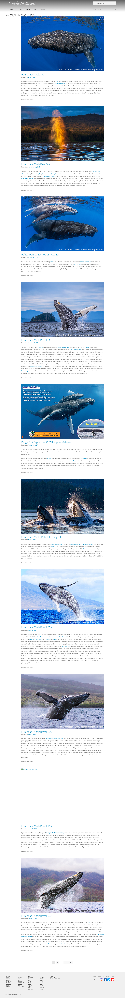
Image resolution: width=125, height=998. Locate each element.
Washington (21, 986)
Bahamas (8, 980)
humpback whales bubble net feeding (82, 544)
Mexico (19, 980)
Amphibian (30, 977)
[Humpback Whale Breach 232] (62, 885)
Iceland (8, 986)
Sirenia (41, 985)
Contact (42, 9)
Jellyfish (30, 989)
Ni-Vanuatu (52, 977)
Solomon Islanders (55, 979)
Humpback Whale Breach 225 (36, 826)
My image (84, 458)
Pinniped (42, 977)
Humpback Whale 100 (32, 74)
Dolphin (30, 985)
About (28, 9)
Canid (29, 981)
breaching (24, 371)
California (39, 639)
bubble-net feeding (27, 178)
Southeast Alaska (49, 176)
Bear (29, 979)
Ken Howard (77, 264)
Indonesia (20, 977)
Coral (29, 984)
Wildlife (30, 976)
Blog (35, 9)
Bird (29, 980)
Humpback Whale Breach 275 (36, 627)
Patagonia (20, 981)
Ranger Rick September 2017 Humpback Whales (46, 442)
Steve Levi (45, 174)
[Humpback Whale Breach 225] (62, 795)
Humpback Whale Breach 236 (36, 731)
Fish (29, 987)
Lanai (99, 748)
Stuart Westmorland (43, 637)
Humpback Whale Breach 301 (36, 340)
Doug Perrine (55, 174)
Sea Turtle (42, 982)
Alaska (41, 347)
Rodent (41, 981)
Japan (19, 979)
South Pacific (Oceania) (21, 983)
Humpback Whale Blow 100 (35, 164)
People (51, 976)
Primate (41, 979)
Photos (11, 9)
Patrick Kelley (66, 646)
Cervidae (30, 982)
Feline (29, 986)
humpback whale (59, 83)
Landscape (8, 976)
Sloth (41, 986)
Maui (56, 81)
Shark (41, 984)
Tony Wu (38, 174)
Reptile (41, 980)
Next (70, 962)
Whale (41, 989)
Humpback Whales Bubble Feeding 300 (41, 537)
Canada (48, 639)
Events (21, 9)
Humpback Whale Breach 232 (36, 916)
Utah (19, 985)
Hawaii (31, 639)
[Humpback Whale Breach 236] (62, 701)
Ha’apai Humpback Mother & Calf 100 (40, 254)
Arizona (8, 979)
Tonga (52, 262)
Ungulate (42, 987)
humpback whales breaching (54, 738)
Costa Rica (8, 984)
